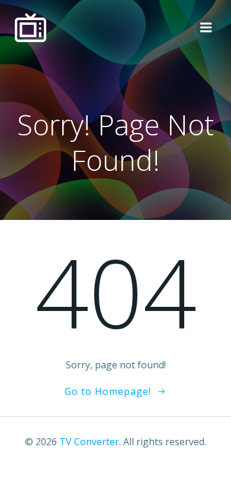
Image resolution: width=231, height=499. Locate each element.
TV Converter (89, 441)
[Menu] (206, 28)
